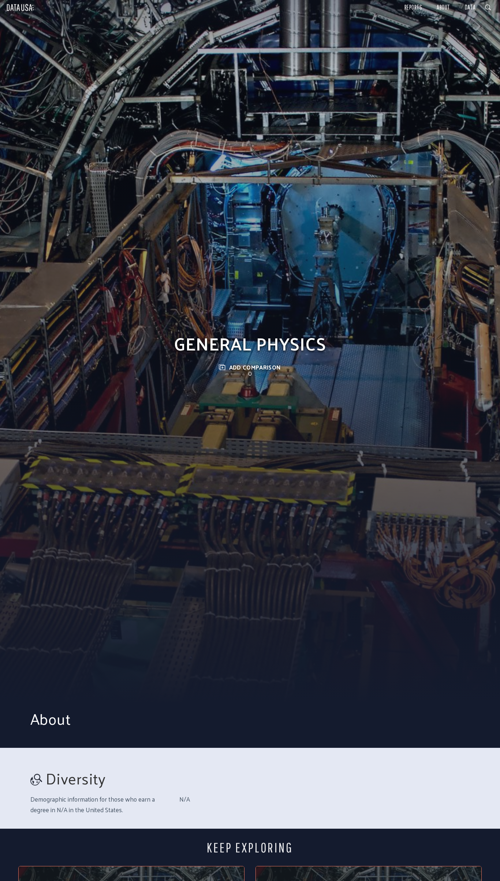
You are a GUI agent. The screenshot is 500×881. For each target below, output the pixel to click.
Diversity (76, 778)
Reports (413, 7)
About (443, 7)
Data (470, 7)
